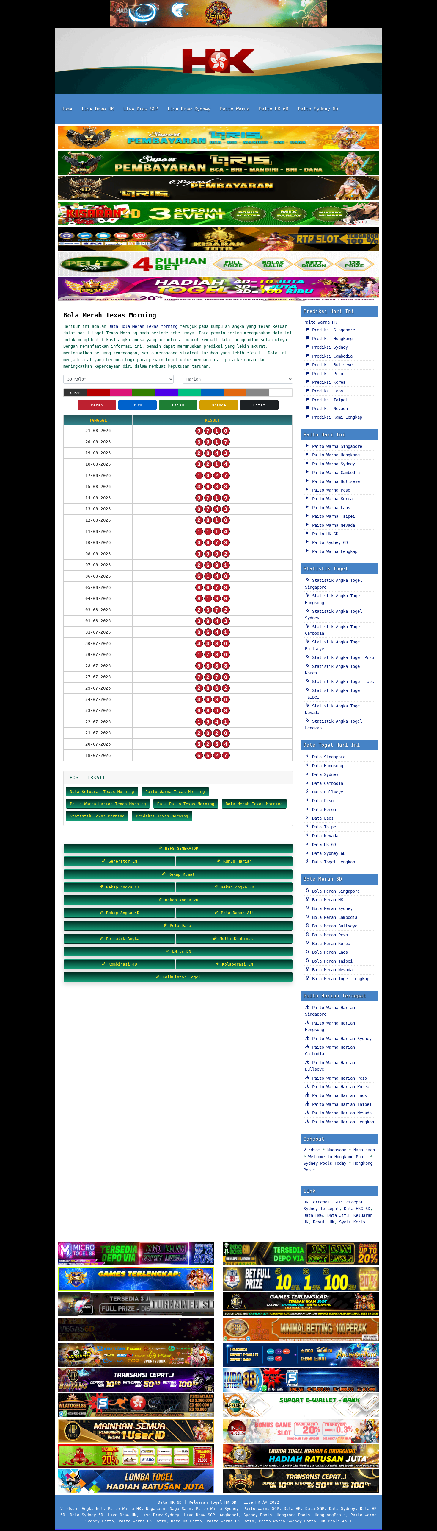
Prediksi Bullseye (331, 364)
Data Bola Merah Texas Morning (143, 326)
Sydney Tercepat (321, 1208)
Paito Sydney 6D (318, 109)
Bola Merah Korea (330, 943)
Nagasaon (336, 1150)
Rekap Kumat (180, 874)
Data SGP (314, 1508)
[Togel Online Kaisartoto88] (136, 1456)
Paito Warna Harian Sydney (341, 1038)
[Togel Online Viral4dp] (218, 290)
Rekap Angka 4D (121, 913)
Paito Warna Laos (330, 507)
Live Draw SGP (140, 109)
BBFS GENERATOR (180, 848)
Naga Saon (180, 1508)
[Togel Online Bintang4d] (136, 1380)
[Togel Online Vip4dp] (301, 1304)
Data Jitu (338, 1215)
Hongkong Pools (293, 1515)
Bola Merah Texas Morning (109, 315)
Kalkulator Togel (180, 977)
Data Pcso (322, 800)
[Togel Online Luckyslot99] (301, 1279)
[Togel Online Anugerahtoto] (301, 1355)
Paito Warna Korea (331, 498)
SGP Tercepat (348, 1202)
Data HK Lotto (186, 1521)
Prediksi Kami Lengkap (336, 417)
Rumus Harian (236, 861)
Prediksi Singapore (332, 330)
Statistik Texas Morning (97, 816)
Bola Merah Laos (329, 952)
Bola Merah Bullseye (333, 926)
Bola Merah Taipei (331, 961)
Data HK (292, 1508)
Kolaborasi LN (236, 964)
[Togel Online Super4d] (218, 188)
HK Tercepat (317, 1202)
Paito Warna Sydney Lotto (287, 1521)
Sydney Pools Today (325, 1163)
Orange (219, 405)
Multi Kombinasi (236, 938)
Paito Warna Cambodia (335, 472)
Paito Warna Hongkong (335, 455)
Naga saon (364, 1150)
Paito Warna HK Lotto (142, 1521)
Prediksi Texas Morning (162, 816)
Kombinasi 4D (121, 964)
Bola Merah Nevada (331, 969)
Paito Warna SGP (261, 1508)
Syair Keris (352, 1222)
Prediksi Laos (326, 391)
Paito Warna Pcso (330, 490)
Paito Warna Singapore (336, 446)
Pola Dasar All (236, 913)
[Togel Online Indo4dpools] (136, 1481)
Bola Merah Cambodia (333, 917)
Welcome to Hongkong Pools (338, 1156)
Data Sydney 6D (327, 853)
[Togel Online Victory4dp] (136, 1279)
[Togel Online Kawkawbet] (136, 1304)
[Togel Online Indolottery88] (301, 1380)
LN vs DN (180, 951)
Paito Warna (234, 109)
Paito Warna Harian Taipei (341, 1104)
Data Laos (322, 818)
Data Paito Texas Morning (185, 804)
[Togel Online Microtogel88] (136, 1254)
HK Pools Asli (336, 1521)
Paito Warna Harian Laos (338, 1095)
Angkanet (229, 1515)
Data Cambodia (326, 783)
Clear (75, 393)
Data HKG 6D (357, 1208)
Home (67, 109)
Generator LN (121, 861)
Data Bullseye (326, 792)
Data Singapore (327, 756)
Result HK (323, 1222)
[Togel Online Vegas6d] (136, 1330)
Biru (137, 405)
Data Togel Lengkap (332, 862)
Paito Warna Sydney (332, 464)
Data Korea (323, 809)
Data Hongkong (326, 765)
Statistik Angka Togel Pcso (342, 657)
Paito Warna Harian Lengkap (342, 1122)
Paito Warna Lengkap (333, 551)
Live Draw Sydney (189, 109)
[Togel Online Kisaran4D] (218, 214)
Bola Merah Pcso (329, 935)
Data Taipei (324, 826)
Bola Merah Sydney (331, 908)
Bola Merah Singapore (335, 891)
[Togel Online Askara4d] (136, 1355)
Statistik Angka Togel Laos (342, 681)
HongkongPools (330, 1515)
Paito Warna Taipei (332, 516)
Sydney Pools (257, 1515)
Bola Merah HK (326, 899)
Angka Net (92, 1508)
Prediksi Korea (327, 382)
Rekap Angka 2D (180, 900)
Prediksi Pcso (326, 373)
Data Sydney (324, 774)
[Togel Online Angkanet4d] (301, 1406)
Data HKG (313, 1215)
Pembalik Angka (121, 938)
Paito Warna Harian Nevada (341, 1113)
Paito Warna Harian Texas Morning (108, 804)
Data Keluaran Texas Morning (102, 791)
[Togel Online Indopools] (301, 1431)
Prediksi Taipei (329, 399)
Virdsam (312, 1150)
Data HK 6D (323, 844)
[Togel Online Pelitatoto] (218, 264)
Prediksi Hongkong (331, 338)
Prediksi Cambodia (331, 356)
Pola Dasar (180, 925)
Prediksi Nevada (329, 408)
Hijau (178, 405)
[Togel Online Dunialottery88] (301, 1330)
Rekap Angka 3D (236, 887)
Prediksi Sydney (329, 347)
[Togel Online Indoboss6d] (301, 1254)
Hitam (259, 405)
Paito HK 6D (273, 109)
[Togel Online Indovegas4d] (301, 1481)
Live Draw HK (98, 109)
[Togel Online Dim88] (218, 163)
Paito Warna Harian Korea (339, 1086)
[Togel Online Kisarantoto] (218, 239)
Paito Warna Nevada (332, 525)
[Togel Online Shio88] (301, 1456)
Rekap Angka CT (121, 887)
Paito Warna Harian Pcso (338, 1078)
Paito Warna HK (320, 322)
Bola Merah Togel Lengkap (339, 978)
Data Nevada (324, 835)
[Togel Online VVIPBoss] (218, 138)
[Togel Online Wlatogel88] (136, 1406)
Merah (97, 405)
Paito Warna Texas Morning (175, 791)
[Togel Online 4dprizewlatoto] (136, 1431)
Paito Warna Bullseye (335, 481)
